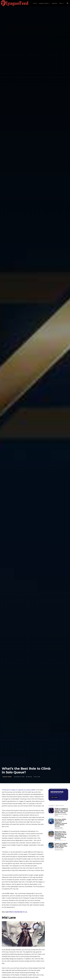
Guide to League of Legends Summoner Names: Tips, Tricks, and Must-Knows (61, 810)
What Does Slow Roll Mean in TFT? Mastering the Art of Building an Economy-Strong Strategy (61, 835)
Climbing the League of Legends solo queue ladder (18, 790)
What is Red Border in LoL (18, 912)
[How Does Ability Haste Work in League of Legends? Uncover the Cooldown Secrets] (51, 821)
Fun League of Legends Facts (61, 815)
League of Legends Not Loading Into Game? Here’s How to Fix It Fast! (61, 845)
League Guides (7, 776)
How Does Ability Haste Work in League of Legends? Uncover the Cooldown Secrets (61, 823)
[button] (67, 3)
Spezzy (30, 776)
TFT (55, 840)
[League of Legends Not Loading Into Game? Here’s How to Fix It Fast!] (51, 845)
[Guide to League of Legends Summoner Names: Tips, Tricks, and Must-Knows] (51, 810)
